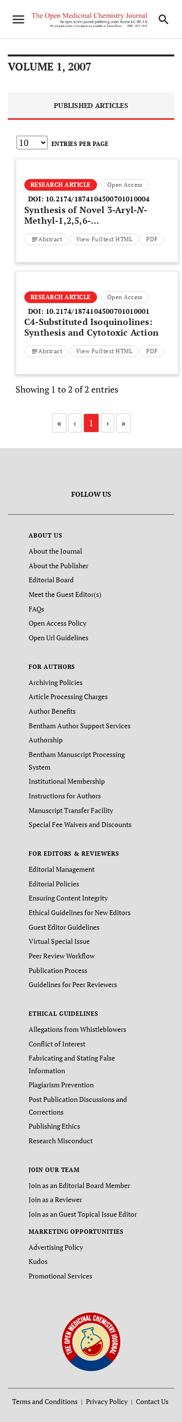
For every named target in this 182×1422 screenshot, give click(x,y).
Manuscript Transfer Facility (71, 810)
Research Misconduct (61, 1140)
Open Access (125, 184)
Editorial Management (62, 869)
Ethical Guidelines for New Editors (80, 912)
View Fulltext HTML (104, 239)
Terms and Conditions (45, 1401)
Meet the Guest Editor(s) (65, 594)
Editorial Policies (54, 883)
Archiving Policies (56, 682)
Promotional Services (60, 1275)
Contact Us (152, 1401)
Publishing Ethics (54, 1126)
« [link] (59, 423)
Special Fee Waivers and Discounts (80, 824)
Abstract (50, 239)
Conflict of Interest (57, 1043)
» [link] (123, 423)
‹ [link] (75, 423)
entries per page (80, 143)
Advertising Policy (56, 1247)
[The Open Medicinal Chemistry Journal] (91, 1341)
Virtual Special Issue (59, 941)
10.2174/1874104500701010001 (97, 311)
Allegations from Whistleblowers (77, 1029)
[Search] (163, 19)
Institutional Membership (67, 781)
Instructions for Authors (65, 795)
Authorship (46, 739)
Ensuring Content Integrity (68, 897)
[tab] (91, 106)
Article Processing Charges (68, 696)
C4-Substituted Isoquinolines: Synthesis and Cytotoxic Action (91, 327)
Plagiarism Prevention (61, 1084)
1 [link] (91, 423)
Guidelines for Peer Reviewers (73, 984)
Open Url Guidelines (58, 637)
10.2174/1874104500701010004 (97, 198)
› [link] (107, 423)
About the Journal (55, 551)
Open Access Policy (57, 623)
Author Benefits (52, 711)
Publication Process (58, 970)
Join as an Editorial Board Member (79, 1185)
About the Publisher (58, 565)
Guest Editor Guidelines (64, 927)
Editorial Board (51, 579)
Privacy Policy (107, 1401)
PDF (152, 239)
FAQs (36, 608)
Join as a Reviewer (55, 1199)
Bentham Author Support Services (80, 725)
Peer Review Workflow (62, 955)
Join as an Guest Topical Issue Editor (83, 1214)
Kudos (38, 1261)
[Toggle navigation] (18, 19)
